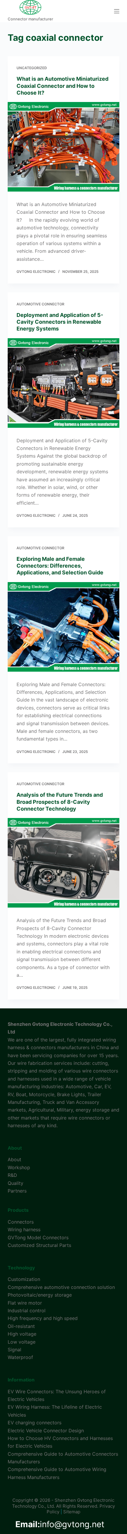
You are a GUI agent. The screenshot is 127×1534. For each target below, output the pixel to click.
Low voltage (21, 1342)
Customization (24, 1279)
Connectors (21, 1222)
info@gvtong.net (59, 1524)
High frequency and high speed (43, 1318)
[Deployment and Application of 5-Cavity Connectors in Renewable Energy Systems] (63, 383)
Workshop (19, 1167)
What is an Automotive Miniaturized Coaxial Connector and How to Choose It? (62, 86)
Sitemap (71, 1511)
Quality (15, 1183)
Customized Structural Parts (39, 1245)
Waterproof (20, 1357)
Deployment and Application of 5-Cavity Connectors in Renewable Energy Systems (60, 322)
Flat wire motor (25, 1303)
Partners (17, 1191)
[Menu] (116, 11)
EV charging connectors (34, 1423)
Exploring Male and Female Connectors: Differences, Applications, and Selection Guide (60, 566)
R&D (12, 1175)
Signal (14, 1349)
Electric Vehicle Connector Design (46, 1430)
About (14, 1159)
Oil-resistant (21, 1326)
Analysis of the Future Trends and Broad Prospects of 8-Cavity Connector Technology (60, 802)
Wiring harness (24, 1229)
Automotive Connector (40, 304)
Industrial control (26, 1310)
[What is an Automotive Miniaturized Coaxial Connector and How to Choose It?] (63, 147)
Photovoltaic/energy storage (40, 1295)
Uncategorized (32, 68)
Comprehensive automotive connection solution (61, 1287)
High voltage (22, 1334)
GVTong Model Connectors (38, 1237)
